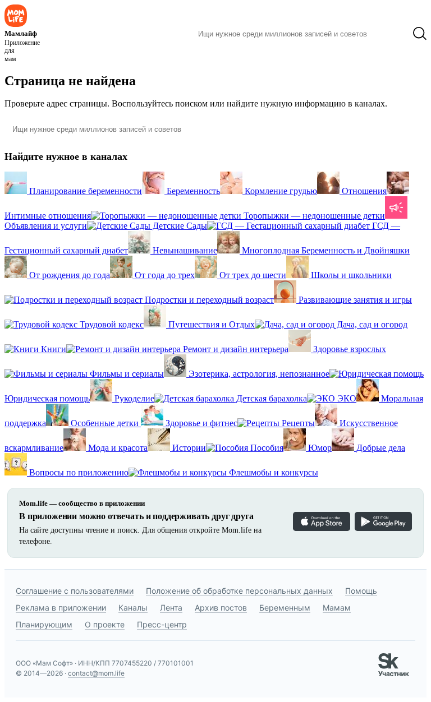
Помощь (361, 590)
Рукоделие (133, 398)
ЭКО (345, 398)
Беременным (284, 607)
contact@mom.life (96, 673)
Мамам (337, 607)
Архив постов (221, 607)
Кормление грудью (279, 191)
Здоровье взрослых (348, 349)
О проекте (105, 624)
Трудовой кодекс (110, 324)
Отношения (363, 191)
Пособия (265, 447)
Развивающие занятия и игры (354, 299)
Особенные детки (104, 423)
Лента (171, 607)
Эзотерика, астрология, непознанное (257, 373)
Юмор (319, 447)
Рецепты (297, 423)
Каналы (133, 607)
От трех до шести (251, 275)
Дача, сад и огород (370, 324)
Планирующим (44, 624)
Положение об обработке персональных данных (239, 590)
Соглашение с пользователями (75, 590)
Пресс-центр (162, 624)
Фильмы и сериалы (126, 373)
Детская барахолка (270, 398)
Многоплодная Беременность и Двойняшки (325, 250)
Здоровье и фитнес (200, 423)
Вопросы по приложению (78, 472)
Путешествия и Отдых (210, 324)
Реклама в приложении (61, 607)
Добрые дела (379, 447)
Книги (52, 349)
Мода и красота (117, 447)
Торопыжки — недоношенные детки (313, 215)
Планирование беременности (84, 191)
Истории (188, 447)
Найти (390, 33)
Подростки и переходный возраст (208, 299)
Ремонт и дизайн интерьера (234, 349)
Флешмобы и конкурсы (272, 472)
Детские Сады (178, 225)
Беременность (192, 191)
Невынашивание (183, 250)
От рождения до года (68, 275)
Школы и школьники (350, 275)
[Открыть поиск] (420, 33)
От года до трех (163, 275)
